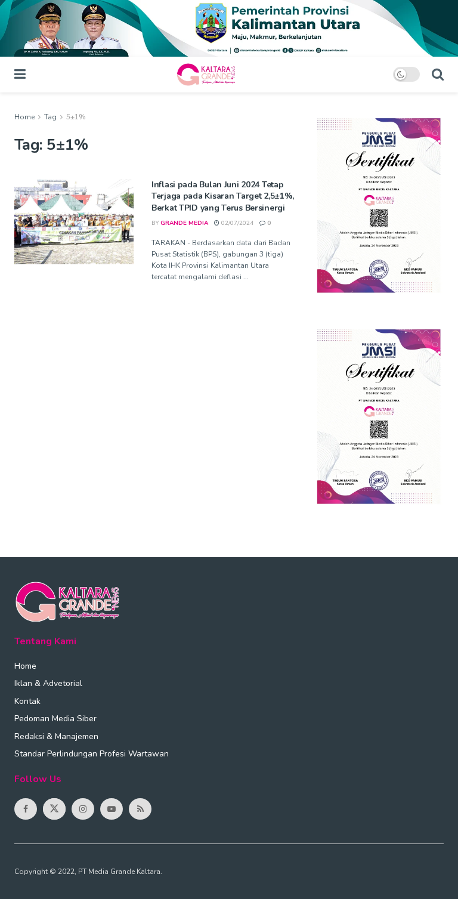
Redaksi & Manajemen (56, 736)
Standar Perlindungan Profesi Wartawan (91, 753)
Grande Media (184, 223)
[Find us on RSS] (140, 809)
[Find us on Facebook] (25, 809)
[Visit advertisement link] (229, 28)
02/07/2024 (236, 223)
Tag (50, 117)
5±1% (76, 117)
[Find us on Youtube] (111, 809)
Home (24, 117)
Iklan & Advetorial (48, 683)
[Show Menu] (20, 74)
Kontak (27, 701)
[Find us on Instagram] (83, 809)
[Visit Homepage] (209, 74)
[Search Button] (438, 74)
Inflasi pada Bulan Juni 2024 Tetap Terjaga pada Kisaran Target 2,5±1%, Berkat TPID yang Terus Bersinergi (222, 196)
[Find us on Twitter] (54, 809)
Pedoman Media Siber (55, 718)
